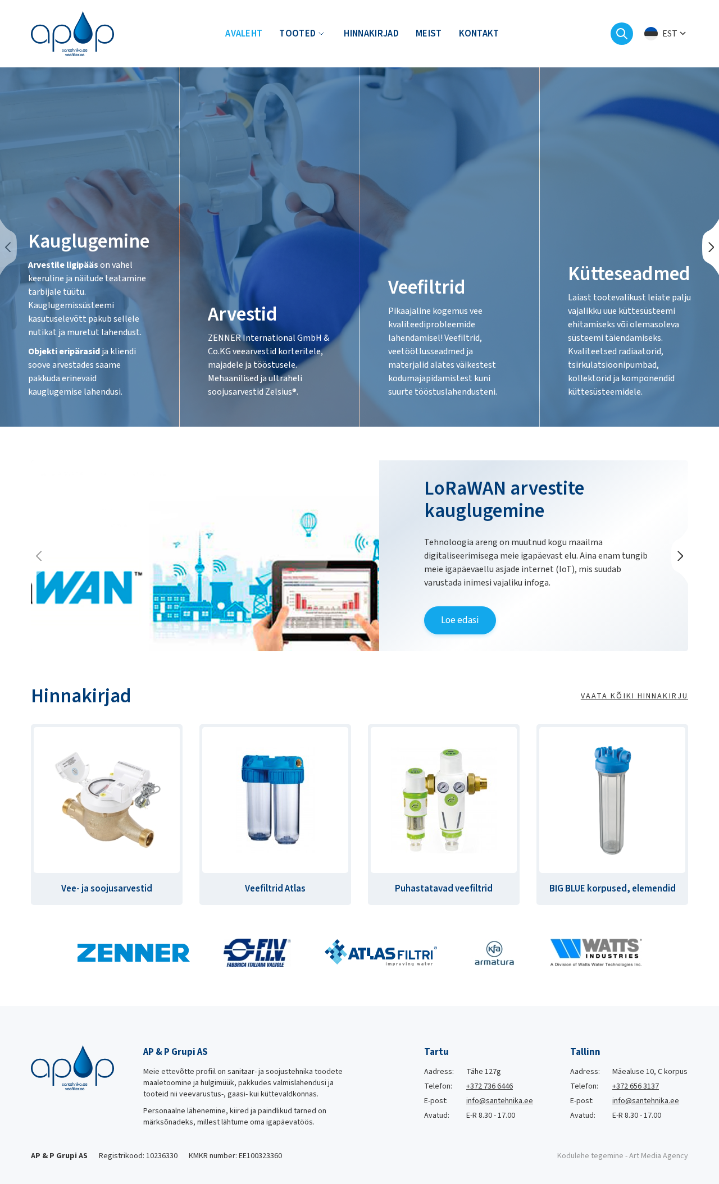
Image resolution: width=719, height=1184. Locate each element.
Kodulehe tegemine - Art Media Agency (622, 1156)
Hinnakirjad (371, 33)
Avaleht (243, 33)
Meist (429, 33)
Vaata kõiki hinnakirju (634, 696)
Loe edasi (460, 620)
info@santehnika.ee (499, 1101)
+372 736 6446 (489, 1086)
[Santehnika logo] (72, 33)
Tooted (297, 33)
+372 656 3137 (635, 1086)
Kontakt (479, 33)
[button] (666, 34)
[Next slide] (710, 247)
